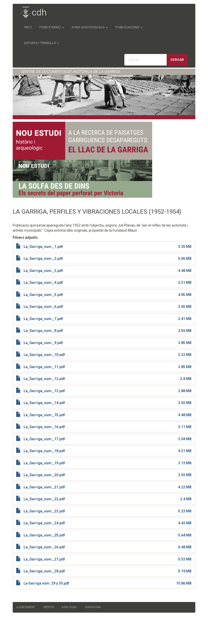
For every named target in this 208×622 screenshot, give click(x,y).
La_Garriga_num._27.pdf (44, 559)
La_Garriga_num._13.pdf (44, 391)
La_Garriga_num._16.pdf (44, 427)
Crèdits (48, 607)
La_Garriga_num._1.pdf (43, 247)
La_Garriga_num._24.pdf (44, 523)
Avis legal (69, 607)
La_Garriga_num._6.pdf (43, 307)
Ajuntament (25, 607)
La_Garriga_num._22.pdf (44, 499)
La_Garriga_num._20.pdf (44, 475)
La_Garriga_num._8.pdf (43, 331)
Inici (28, 27)
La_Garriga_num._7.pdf (43, 319)
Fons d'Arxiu (50, 27)
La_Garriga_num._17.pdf (44, 439)
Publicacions (127, 27)
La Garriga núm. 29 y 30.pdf (46, 583)
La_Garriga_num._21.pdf (44, 487)
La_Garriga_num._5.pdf (43, 295)
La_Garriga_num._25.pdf (44, 535)
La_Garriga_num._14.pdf (44, 403)
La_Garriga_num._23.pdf (44, 511)
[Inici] (36, 12)
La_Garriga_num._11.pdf (44, 367)
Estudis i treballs (40, 43)
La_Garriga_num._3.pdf (43, 271)
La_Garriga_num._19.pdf (44, 463)
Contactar (93, 607)
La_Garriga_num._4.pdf (43, 282)
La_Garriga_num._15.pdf (44, 415)
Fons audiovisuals (88, 27)
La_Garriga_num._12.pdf (44, 379)
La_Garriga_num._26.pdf (44, 547)
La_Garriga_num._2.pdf (43, 258)
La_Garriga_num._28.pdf (44, 571)
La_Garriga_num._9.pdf (43, 343)
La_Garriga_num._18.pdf (44, 451)
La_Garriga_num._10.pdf (44, 355)
